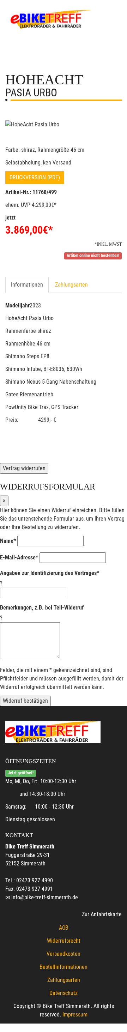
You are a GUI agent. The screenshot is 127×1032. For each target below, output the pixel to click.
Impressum (74, 1014)
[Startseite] (51, 18)
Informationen (27, 284)
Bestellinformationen (63, 967)
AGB (63, 927)
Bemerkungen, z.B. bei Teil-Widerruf (42, 607)
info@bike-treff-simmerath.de (44, 897)
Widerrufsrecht (63, 940)
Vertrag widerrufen (24, 468)
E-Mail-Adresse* (19, 557)
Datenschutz (63, 993)
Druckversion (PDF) (35, 177)
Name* (8, 541)
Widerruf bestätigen (25, 700)
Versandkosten (63, 953)
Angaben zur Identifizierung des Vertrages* (49, 573)
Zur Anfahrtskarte (102, 914)
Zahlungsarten (71, 284)
